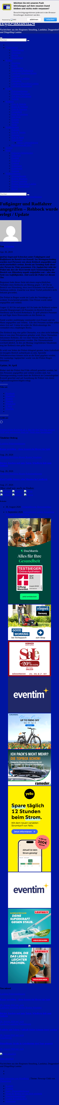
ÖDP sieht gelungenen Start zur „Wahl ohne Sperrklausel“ (26, 432)
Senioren (15, 135)
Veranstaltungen (13, 173)
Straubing (15, 63)
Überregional (12, 47)
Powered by (6, 20)
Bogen (14, 65)
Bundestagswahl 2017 (21, 145)
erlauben (50, 19)
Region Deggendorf (20, 186)
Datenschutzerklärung (15, 1096)
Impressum (11, 1101)
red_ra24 (20, 1005)
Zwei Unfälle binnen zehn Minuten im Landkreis (23, 479)
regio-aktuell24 (17, 23)
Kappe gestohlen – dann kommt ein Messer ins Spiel (25, 449)
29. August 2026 (8, 1005)
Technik (15, 122)
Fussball (15, 158)
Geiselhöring (17, 68)
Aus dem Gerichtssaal (21, 96)
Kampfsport (16, 168)
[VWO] (14, 20)
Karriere (15, 119)
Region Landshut (19, 181)
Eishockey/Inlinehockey (22, 153)
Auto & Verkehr (18, 104)
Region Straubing (19, 178)
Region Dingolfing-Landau (23, 184)
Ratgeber (10, 101)
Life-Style (15, 117)
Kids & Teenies (18, 132)
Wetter (14, 124)
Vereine (9, 148)
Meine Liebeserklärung (27, 142)
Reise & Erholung (19, 114)
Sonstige (15, 171)
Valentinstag (16, 140)
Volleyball (16, 155)
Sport (8, 150)
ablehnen (34, 19)
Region (9, 60)
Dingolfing (16, 81)
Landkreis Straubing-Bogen (24, 73)
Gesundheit (16, 112)
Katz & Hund (17, 137)
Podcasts (15, 130)
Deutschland (17, 58)
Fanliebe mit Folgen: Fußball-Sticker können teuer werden (28, 1029)
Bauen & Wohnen (19, 106)
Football (15, 163)
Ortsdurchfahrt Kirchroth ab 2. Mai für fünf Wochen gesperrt (27, 429)
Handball (15, 160)
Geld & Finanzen (19, 109)
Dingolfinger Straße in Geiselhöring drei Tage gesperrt (26, 1043)
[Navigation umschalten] (1, 37)
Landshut (15, 76)
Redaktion (9, 246)
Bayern (14, 55)
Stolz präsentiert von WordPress (14, 1078)
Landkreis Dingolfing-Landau (25, 83)
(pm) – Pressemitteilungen (17, 1091)
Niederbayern (17, 50)
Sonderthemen (12, 127)
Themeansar (5, 1081)
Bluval (14, 189)
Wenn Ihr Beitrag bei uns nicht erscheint (24, 1093)
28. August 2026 (8, 1021)
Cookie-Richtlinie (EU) (16, 1099)
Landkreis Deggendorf (21, 86)
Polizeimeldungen (19, 91)
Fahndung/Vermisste (20, 94)
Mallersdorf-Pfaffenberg (22, 70)
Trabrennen (16, 166)
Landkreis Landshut (20, 78)
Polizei (9, 88)
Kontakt (9, 1086)
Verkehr (15, 99)
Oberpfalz (15, 52)
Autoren (9, 1088)
